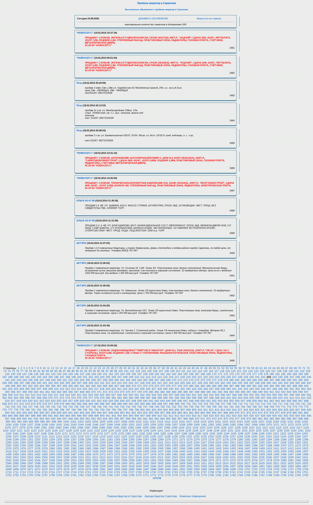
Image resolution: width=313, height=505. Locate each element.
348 (7, 386)
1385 (88, 448)
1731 (160, 472)
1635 (74, 466)
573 (68, 397)
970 (197, 418)
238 (297, 377)
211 (142, 377)
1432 (124, 451)
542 (200, 394)
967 (180, 418)
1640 (110, 466)
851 (128, 412)
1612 (211, 463)
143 (59, 374)
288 (277, 380)
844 (88, 412)
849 (116, 412)
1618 (254, 463)
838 (53, 412)
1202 (283, 433)
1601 (132, 463)
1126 (55, 430)
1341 (74, 445)
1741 (233, 472)
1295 (45, 442)
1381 (59, 448)
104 (143, 371)
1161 (301, 430)
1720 (81, 472)
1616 (240, 463)
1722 (95, 472)
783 (45, 409)
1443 (204, 451)
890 (45, 415)
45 (193, 368)
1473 (117, 454)
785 (56, 409)
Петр (79, 83)
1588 (37, 463)
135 (13, 374)
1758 (52, 475)
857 (162, 412)
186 (306, 374)
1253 (45, 439)
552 (257, 394)
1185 (163, 433)
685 (96, 403)
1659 (247, 466)
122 (245, 371)
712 (251, 403)
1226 (153, 436)
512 (27, 394)
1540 (298, 457)
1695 (204, 469)
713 (257, 403)
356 (53, 386)
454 (309, 389)
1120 (13, 430)
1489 (233, 454)
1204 (298, 433)
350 (19, 386)
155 (128, 374)
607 (263, 397)
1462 (37, 454)
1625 (305, 463)
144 (65, 374)
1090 (109, 427)
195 (50, 377)
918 (205, 415)
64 (274, 368)
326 (188, 383)
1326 (269, 442)
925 (246, 415)
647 (185, 400)
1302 (95, 442)
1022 (225, 421)
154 (122, 374)
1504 (37, 457)
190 (22, 377)
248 (47, 380)
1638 (95, 466)
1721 (88, 472)
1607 (175, 463)
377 (174, 386)
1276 (211, 439)
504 (289, 391)
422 (125, 389)
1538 (283, 457)
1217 (88, 436)
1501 (16, 457)
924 (240, 415)
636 (122, 400)
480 (151, 391)
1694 (197, 469)
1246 (298, 436)
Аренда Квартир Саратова (161, 496)
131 (296, 371)
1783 (233, 475)
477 (134, 391)
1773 (161, 475)
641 (151, 400)
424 (136, 389)
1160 (294, 430)
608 (269, 397)
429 (165, 389)
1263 (117, 439)
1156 (265, 430)
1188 (184, 433)
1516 (124, 457)
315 (125, 383)
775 (306, 406)
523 (90, 394)
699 (177, 403)
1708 (298, 469)
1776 (182, 475)
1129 (76, 430)
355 (47, 386)
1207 (16, 436)
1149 (216, 430)
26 (112, 368)
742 (116, 406)
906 (137, 415)
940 (24, 418)
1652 (197, 466)
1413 (291, 448)
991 (13, 421)
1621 (276, 463)
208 (125, 377)
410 (56, 389)
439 (223, 389)
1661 (262, 466)
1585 (16, 463)
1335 (30, 445)
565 (22, 397)
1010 (139, 421)
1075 (305, 424)
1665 (291, 466)
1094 (138, 427)
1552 (81, 460)
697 (165, 403)
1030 (283, 421)
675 (39, 403)
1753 (16, 475)
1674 (52, 469)
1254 (52, 439)
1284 (269, 439)
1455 (291, 451)
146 (76, 374)
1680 (95, 469)
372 (145, 386)
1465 (59, 454)
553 (263, 394)
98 (111, 371)
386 (226, 386)
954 (105, 418)
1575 (247, 460)
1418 (23, 451)
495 (237, 391)
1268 (153, 439)
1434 (139, 451)
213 (154, 377)
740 (105, 406)
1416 (8, 451)
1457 (305, 451)
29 (124, 368)
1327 (276, 442)
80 (34, 371)
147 (82, 374)
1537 (276, 457)
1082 (51, 427)
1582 (298, 460)
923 (234, 415)
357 (59, 386)
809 (194, 409)
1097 (160, 427)
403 (16, 389)
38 (163, 368)
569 (45, 397)
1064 (226, 424)
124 (256, 371)
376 (168, 386)
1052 (139, 424)
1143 (174, 430)
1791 (291, 475)
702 (194, 403)
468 (82, 391)
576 (85, 397)
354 (42, 386)
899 (96, 415)
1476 (139, 454)
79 (30, 371)
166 (191, 374)
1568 (197, 460)
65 (278, 368)
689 (119, 403)
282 (243, 380)
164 (180, 374)
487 (191, 391)
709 (234, 403)
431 (177, 389)
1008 (124, 421)
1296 (52, 442)
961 (145, 418)
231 (257, 377)
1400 (197, 448)
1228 (168, 436)
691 (131, 403)
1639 (103, 466)
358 (65, 386)
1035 (16, 424)
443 (246, 389)
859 (174, 412)
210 (137, 377)
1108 (238, 427)
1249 (16, 439)
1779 (204, 475)
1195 (233, 433)
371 (139, 386)
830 (7, 412)
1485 (204, 454)
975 (226, 418)
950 (82, 418)
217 (177, 377)
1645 (146, 466)
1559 (132, 460)
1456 (298, 451)
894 (68, 415)
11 (48, 368)
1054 (153, 424)
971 (203, 418)
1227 (160, 436)
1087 (87, 427)
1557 (117, 460)
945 (53, 418)
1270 (168, 439)
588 (154, 397)
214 (159, 377)
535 (159, 394)
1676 (66, 469)
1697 (218, 469)
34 (146, 368)
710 (240, 403)
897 (85, 415)
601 (229, 397)
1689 (161, 469)
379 (185, 386)
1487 (218, 454)
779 (22, 409)
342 (280, 383)
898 (91, 415)
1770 (139, 475)
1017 (189, 421)
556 (280, 394)
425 (142, 389)
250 (59, 380)
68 (291, 368)
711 (246, 403)
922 (228, 415)
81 (38, 371)
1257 (74, 439)
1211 (44, 436)
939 (19, 418)
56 (239, 368)
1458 (8, 454)
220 (194, 377)
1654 (211, 466)
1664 (284, 466)
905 (131, 415)
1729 (146, 472)
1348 (124, 445)
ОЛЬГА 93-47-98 (85, 200)
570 (50, 397)
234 (274, 377)
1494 (269, 454)
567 (33, 397)
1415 (305, 448)
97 (107, 371)
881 (300, 412)
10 (44, 368)
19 (82, 368)
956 (116, 418)
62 (265, 368)
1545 (30, 460)
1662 (269, 466)
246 (36, 380)
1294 (37, 442)
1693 (189, 469)
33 (142, 368)
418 (102, 389)
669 (4, 403)
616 (7, 400)
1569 (204, 460)
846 (99, 412)
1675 (59, 469)
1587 (30, 463)
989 (306, 418)
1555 (103, 460)
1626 (8, 466)
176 (249, 374)
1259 (88, 439)
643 (162, 400)
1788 (269, 475)
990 (8, 421)
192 (33, 377)
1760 (66, 475)
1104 (209, 427)
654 (226, 400)
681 (73, 403)
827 (297, 409)
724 (13, 406)
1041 (59, 424)
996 (42, 421)
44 (188, 368)
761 (226, 406)
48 (205, 368)
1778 (197, 475)
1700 (240, 469)
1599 (117, 463)
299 (33, 383)
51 (218, 368)
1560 (139, 460)
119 (227, 371)
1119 (6, 430)
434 (194, 389)
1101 (188, 427)
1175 (93, 433)
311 (102, 383)
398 (295, 386)
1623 (291, 463)
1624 (298, 463)
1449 (247, 451)
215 (165, 377)
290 (289, 380)
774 (300, 406)
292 (300, 380)
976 (231, 418)
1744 (254, 472)
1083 (59, 427)
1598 (110, 463)
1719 (73, 472)
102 (132, 371)
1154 (251, 430)
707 (223, 403)
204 (102, 377)
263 (134, 380)
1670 (23, 469)
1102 (195, 427)
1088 (95, 427)
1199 (261, 433)
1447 (233, 451)
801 (148, 409)
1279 (233, 439)
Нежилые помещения (192, 496)
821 (263, 409)
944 (47, 418)
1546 (37, 460)
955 (111, 418)
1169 (51, 433)
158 (145, 374)
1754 (23, 475)
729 (42, 406)
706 (217, 403)
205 (108, 377)
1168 (44, 433)
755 (191, 406)
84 (51, 371)
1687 (146, 469)
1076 (8, 427)
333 (228, 383)
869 (231, 412)
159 (151, 374)
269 (168, 380)
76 (17, 371)
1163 (8, 433)
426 (148, 389)
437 (211, 389)
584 (131, 397)
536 (165, 394)
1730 (153, 472)
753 (180, 406)
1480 (168, 454)
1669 (16, 469)
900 (102, 415)
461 (42, 391)
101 (126, 371)
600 (223, 397)
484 (174, 391)
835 (36, 412)
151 (105, 374)
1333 (16, 445)
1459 (16, 454)
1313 (175, 442)
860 (180, 412)
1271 (175, 439)
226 (228, 377)
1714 (37, 472)
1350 (139, 445)
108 (166, 371)
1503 (30, 457)
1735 (189, 472)
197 (62, 377)
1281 (247, 439)
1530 (225, 457)
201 (85, 377)
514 (39, 394)
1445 (218, 451)
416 (90, 389)
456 (13, 391)
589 (160, 397)
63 (269, 368)
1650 (182, 466)
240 (309, 377)
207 (119, 377)
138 (30, 374)
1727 (131, 472)
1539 (291, 457)
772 (289, 406)
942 (36, 418)
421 (119, 389)
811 (206, 409)
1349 (132, 445)
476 (128, 391)
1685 (132, 469)
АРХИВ (157, 478)
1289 (305, 439)
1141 (160, 430)
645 (174, 400)
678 (56, 403)
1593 (74, 463)
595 (194, 397)
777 (10, 409)
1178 (114, 433)
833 (24, 412)
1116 (292, 427)
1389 (117, 448)
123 (250, 371)
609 (275, 397)
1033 (305, 421)
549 (240, 394)
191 (27, 377)
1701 (247, 469)
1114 (278, 427)
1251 (30, 439)
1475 (132, 454)
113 (194, 371)
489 (203, 391)
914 (182, 415)
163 (174, 374)
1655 (218, 466)
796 (119, 409)
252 (70, 380)
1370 (284, 445)
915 (188, 415)
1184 (156, 433)
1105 (217, 427)
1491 (247, 454)
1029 (276, 421)
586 (142, 397)
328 (200, 383)
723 (7, 406)
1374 (8, 448)
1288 (298, 439)
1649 (175, 466)
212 (148, 377)
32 (137, 368)
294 (4, 383)
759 (214, 406)
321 (159, 383)
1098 (167, 427)
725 (19, 406)
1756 (37, 475)
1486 (211, 454)
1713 (30, 472)
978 (243, 418)
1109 (245, 427)
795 (114, 409)
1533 (247, 457)
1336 (37, 445)
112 (189, 371)
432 (182, 389)
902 (114, 415)
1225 (146, 436)
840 (65, 412)
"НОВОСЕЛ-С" (84, 32)
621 (36, 400)
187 (4, 377)
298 (27, 383)
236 (286, 377)
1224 (139, 436)
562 (4, 397)
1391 (132, 448)
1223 (131, 436)
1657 (233, 466)
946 (59, 418)
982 (266, 418)
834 (30, 412)
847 (105, 412)
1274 (197, 439)
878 (283, 412)
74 (9, 371)
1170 (58, 433)
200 (79, 377)
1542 (8, 460)
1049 (117, 424)
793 (102, 409)
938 (13, 418)
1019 (204, 421)
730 (47, 406)
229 (246, 377)
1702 (255, 469)
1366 (255, 445)
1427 (88, 451)
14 (61, 368)
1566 (182, 460)
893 (62, 415)
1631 (45, 466)
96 (102, 371)
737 (88, 406)
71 (303, 368)
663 (277, 400)
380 (191, 386)
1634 (66, 466)
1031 (290, 421)
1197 (247, 433)
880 (295, 412)
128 (279, 371)
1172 (72, 433)
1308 (139, 442)
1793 (305, 475)
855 (151, 412)
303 (56, 383)
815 (228, 409)
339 (263, 383)
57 (244, 368)
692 (137, 403)
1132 (97, 430)
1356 (182, 445)
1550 (66, 460)
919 (211, 415)
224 (217, 377)
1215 (73, 436)
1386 (95, 448)
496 (243, 391)
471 (99, 391)
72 (308, 368)
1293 (30, 442)
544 (211, 394)
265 (145, 380)
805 (171, 409)
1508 (66, 457)
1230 (182, 436)
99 (115, 371)
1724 (110, 472)
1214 (66, 436)
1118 (306, 427)
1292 (23, 442)
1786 (255, 475)
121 (239, 371)
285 (260, 380)
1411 (276, 448)
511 (22, 394)
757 (203, 406)
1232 (197, 436)
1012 (153, 421)
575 (79, 397)
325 (182, 383)
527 (113, 394)
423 (131, 389)
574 (73, 397)
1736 (197, 472)
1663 (276, 466)
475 (122, 391)
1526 (197, 457)
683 (85, 403)
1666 (298, 466)
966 (174, 418)
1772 (153, 475)
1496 (284, 454)
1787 (262, 475)
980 (254, 418)
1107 (231, 427)
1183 (149, 433)
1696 (211, 469)
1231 (189, 436)
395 (277, 386)
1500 (8, 457)
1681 (103, 469)
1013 (160, 421)
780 (27, 409)
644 (168, 400)
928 (263, 415)
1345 (103, 445)
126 (268, 371)
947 (65, 418)
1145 (188, 430)
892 (56, 415)
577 (91, 397)
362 (88, 386)
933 (292, 415)
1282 (255, 439)
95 (98, 371)
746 (139, 406)
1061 (204, 424)
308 (85, 383)
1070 (269, 424)
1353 (161, 445)
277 (214, 380)
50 (214, 368)
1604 (153, 463)
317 (136, 383)
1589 (45, 463)
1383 (74, 448)
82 (43, 371)
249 (53, 380)
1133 (104, 430)
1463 (45, 454)
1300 (81, 442)
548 (234, 394)
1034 (8, 424)
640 (145, 400)
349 (13, 386)
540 (188, 394)
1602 (139, 463)
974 (220, 418)
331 (217, 383)
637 (128, 400)
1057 (175, 424)
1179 (121, 433)
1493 (262, 454)
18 (78, 368)
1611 (204, 463)
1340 (66, 445)
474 (116, 391)
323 (171, 383)
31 (133, 368)
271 (180, 380)
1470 (95, 454)
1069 (262, 424)
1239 (247, 436)
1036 (23, 424)
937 (7, 418)
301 (45, 383)
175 (243, 374)
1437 (161, 451)
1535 (262, 457)
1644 (139, 466)
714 (263, 403)
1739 (218, 472)
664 (283, 400)
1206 (8, 436)
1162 (308, 430)
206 (114, 377)
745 (134, 406)
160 (157, 374)
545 (217, 394)
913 (177, 415)
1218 (95, 436)
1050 (124, 424)
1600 (124, 463)
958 (128, 418)
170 (214, 374)
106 (155, 371)
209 (131, 377)
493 (226, 391)
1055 (161, 424)
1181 (135, 433)
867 (220, 412)
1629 (30, 466)
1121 (20, 430)
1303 (103, 442)
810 (200, 409)
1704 (269, 469)
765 (249, 406)
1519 (146, 457)
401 (4, 389)
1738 (211, 472)
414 (79, 389)
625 (59, 400)
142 (53, 374)
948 (70, 418)
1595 (88, 463)
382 (203, 386)
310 (96, 383)
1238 (240, 436)
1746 (269, 472)
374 (157, 386)
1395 (161, 448)
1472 (110, 454)
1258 (81, 439)
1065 (233, 424)
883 (4, 415)
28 (120, 368)
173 (231, 374)
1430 (110, 451)
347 (309, 383)
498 (254, 391)
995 (36, 421)
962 (151, 418)
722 (309, 403)
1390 (124, 448)
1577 (262, 460)
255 (88, 380)
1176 (100, 433)
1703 (262, 469)
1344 (95, 445)
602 (234, 397)
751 (168, 406)
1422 (52, 451)
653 (220, 400)
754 (185, 406)
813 (217, 409)
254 (82, 380)
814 (223, 409)
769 (272, 406)
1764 (95, 475)
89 (73, 371)
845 (93, 412)
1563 (161, 460)
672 (22, 403)
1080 (37, 427)
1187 (177, 433)
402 (10, 389)
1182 (142, 433)
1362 (226, 445)
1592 (66, 463)
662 (272, 400)
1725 (117, 472)
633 (105, 400)
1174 (86, 433)
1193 (219, 433)
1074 (298, 424)
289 (283, 380)
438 (217, 389)
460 (36, 391)
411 (62, 389)
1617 (247, 463)
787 (68, 409)
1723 (102, 472)
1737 (204, 472)
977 (237, 418)
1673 (45, 469)
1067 (247, 424)
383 (208, 386)
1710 (8, 472)
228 (240, 377)
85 (56, 371)
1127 (62, 430)
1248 (8, 439)
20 (86, 368)
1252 (37, 439)
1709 (305, 469)
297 (22, 383)
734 (70, 406)
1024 (240, 421)
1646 (153, 466)
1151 (230, 430)
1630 (37, 466)
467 (76, 391)
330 (211, 383)
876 (272, 412)
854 (145, 412)
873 (254, 412)
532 (142, 394)
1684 (124, 469)
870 (237, 412)
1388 (110, 448)
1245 (291, 436)
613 (297, 397)
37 (159, 368)
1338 (52, 445)
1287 (291, 439)
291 (295, 380)
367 (116, 386)
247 (42, 380)
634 (111, 400)
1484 (197, 454)
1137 (132, 430)
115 (205, 371)
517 (56, 394)
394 (272, 386)
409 (50, 389)
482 (162, 391)
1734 (182, 472)
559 (297, 394)
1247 (305, 436)
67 (286, 368)
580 (108, 397)
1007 (117, 421)
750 (162, 406)
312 (108, 383)
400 (306, 386)
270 (174, 380)
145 (70, 374)
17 (73, 368)
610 (280, 397)
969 (191, 418)
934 (297, 415)
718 (286, 403)
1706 (284, 469)
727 (30, 406)
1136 (125, 430)
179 (266, 374)
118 (222, 371)
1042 (66, 424)
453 (303, 389)
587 (148, 397)
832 (19, 412)
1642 (124, 466)
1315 (189, 442)
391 (254, 386)
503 (283, 391)
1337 (45, 445)
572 (62, 397)
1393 (146, 448)
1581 (291, 460)
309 (91, 383)
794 (108, 409)
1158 (280, 430)
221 (200, 377)
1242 (269, 436)
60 (257, 368)
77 (21, 371)
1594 (81, 463)
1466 (66, 454)
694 (148, 403)
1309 (146, 442)
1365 (247, 445)
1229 (175, 436)
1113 (272, 427)
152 (111, 374)
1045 (88, 424)
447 (269, 389)
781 (33, 409)
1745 (262, 472)
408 (45, 389)
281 (237, 380)
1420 (37, 451)
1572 (226, 460)
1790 (284, 475)
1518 (139, 457)
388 (237, 386)
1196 (240, 433)
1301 (88, 442)
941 (30, 418)
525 (102, 394)
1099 (174, 427)
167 (197, 374)
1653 (204, 466)
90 (77, 371)
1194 (226, 433)
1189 (191, 433)
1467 (74, 454)
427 (154, 389)
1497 (291, 454)
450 (286, 389)
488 (197, 391)
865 (208, 412)
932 (286, 415)
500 (266, 391)
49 (210, 368)
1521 (160, 457)
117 (216, 371)
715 (269, 403)
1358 (197, 445)
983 (272, 418)
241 (7, 380)
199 (73, 377)
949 (76, 418)
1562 (153, 460)
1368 (269, 445)
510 (16, 394)
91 (81, 371)
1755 (30, 475)
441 (234, 389)
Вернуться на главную (209, 18)
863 (197, 412)
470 (93, 391)
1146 (195, 430)
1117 (299, 427)
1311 (160, 442)
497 (249, 391)
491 (214, 391)
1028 (269, 421)
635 (116, 400)
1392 (139, 448)
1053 (146, 424)
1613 (218, 463)
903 (119, 415)
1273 (189, 439)
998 (54, 421)
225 (223, 377)
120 (233, 371)
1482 (182, 454)
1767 (117, 475)
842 (76, 412)
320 (154, 383)
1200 (269, 433)
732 (59, 406)
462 (47, 391)
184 (295, 374)
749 (157, 406)
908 (148, 415)
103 (138, 371)
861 (185, 412)
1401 (204, 448)
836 (42, 412)
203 (96, 377)
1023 (232, 421)
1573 (233, 460)
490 (208, 391)
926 (251, 415)
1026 (254, 421)
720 (297, 403)
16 (69, 368)
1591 (59, 463)
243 (19, 380)
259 (111, 380)
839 (59, 412)
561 (309, 394)
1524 (182, 457)
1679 (88, 469)
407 (39, 389)
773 (295, 406)
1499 (305, 454)
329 (205, 383)
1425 (74, 451)
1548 (52, 460)
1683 (117, 469)
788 (73, 409)
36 (154, 368)
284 (254, 380)
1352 (153, 445)
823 (274, 409)
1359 (204, 445)
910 (160, 415)
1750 (298, 472)
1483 (189, 454)
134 (7, 374)
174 (237, 374)
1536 (269, 457)
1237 (233, 436)
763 (237, 406)
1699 (233, 469)
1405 (233, 448)
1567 (189, 460)
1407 (247, 448)
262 (128, 380)
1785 (247, 475)
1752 (8, 475)
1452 (269, 451)
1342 (81, 445)
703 (200, 403)
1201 (276, 433)
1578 (269, 460)
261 (122, 380)
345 (297, 383)
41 (176, 368)
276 (208, 380)
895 (73, 415)
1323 (247, 442)
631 (93, 400)
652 (214, 400)
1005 (102, 421)
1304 (110, 442)
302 (50, 383)
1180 (128, 433)
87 (64, 371)
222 (205, 377)
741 (111, 406)
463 (53, 391)
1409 (262, 448)
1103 (202, 427)
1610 (197, 463)
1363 (233, 445)
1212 (52, 436)
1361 (218, 445)
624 (53, 400)
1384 (81, 448)
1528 (211, 457)
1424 (66, 451)
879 (289, 412)
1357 (189, 445)
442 (240, 389)
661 (266, 400)
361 (82, 386)
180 (272, 374)
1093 (131, 427)
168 (203, 374)
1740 (225, 472)
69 (295, 368)
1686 (139, 469)
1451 (262, 451)
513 (33, 394)
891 (50, 415)
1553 (88, 460)
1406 (240, 448)
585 (137, 397)
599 (217, 397)
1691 (175, 469)
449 (280, 389)
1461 (30, 454)
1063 (218, 424)
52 (222, 368)
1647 (161, 466)
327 (194, 383)
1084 (66, 427)
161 (162, 374)
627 (70, 400)
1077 (15, 427)
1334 (23, 445)
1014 (167, 421)
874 (260, 412)
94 (94, 371)
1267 (146, 439)
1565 (175, 460)
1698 (226, 469)
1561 (146, 460)
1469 (88, 454)
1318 (211, 442)
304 (62, 383)
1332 (8, 445)
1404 (226, 448)
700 (183, 403)
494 (231, 391)
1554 (95, 460)
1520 (153, 457)
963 (157, 418)
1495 (276, 454)
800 (142, 409)
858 (168, 412)
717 (280, 403)
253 (76, 380)
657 (243, 400)
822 (269, 409)
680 (68, 403)
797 (125, 409)
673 (27, 403)
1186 (170, 433)
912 (171, 415)
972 (208, 418)
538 (177, 394)
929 (269, 415)
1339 (59, 445)
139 (36, 374)
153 (116, 374)
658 (249, 400)
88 (68, 371)
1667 (305, 466)
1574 (240, 460)
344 (292, 383)
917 (200, 415)
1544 (23, 460)
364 (99, 386)
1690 (168, 469)
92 (85, 371)
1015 (175, 421)
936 (309, 415)
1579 (276, 460)
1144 (181, 430)
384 (214, 386)
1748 (283, 472)
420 (113, 389)
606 (257, 397)
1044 (81, 424)
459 (30, 391)
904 (125, 415)
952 (93, 418)
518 (62, 394)
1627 (16, 466)
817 (240, 409)
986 (289, 418)
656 (237, 400)
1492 (255, 454)
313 (113, 383)
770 (277, 406)
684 (91, 403)
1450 (255, 451)
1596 (95, 463)
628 (76, 400)
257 (99, 380)
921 (223, 415)
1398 (182, 448)
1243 (276, 436)
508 (4, 394)
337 (251, 383)
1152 (237, 430)
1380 (52, 448)
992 (19, 421)
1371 (291, 445)
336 (246, 383)
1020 (211, 421)
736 (82, 406)
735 (76, 406)
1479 (161, 454)
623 (47, 400)
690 (125, 403)
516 (50, 394)
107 (161, 371)
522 (85, 394)
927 (257, 415)
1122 (27, 430)
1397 (175, 448)
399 (300, 386)
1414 (298, 448)
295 (10, 383)
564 (16, 397)
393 (266, 386)
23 (99, 368)
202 (91, 377)
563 (10, 397)
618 (19, 400)
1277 (218, 439)
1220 (110, 436)
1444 (211, 451)
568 (39, 397)
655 (231, 400)
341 (274, 383)
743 (122, 406)
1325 (262, 442)
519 (67, 394)
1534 (254, 457)
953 (99, 418)
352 (30, 386)
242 (13, 380)
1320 (225, 442)
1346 (110, 445)
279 (226, 380)
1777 (189, 475)
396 (283, 386)
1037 (30, 424)
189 (16, 377)
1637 (88, 466)
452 (297, 389)
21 (90, 368)
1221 (117, 436)
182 (283, 374)
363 (93, 386)
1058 (182, 424)
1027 (261, 421)
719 (292, 403)
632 (99, 400)
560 (303, 394)
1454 (284, 451)
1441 (189, 451)
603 (240, 397)
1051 (132, 424)
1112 (265, 427)
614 (303, 397)
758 (208, 406)
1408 (255, 448)
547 (228, 394)
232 (263, 377)
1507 (59, 457)
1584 (8, 463)
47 (201, 368)
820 (257, 409)
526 (108, 394)
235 (280, 377)
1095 (145, 427)
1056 (168, 424)
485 (180, 391)
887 (27, 415)
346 (303, 383)
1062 (211, 424)
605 (252, 397)
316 (131, 383)
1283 (262, 439)
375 (162, 386)
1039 (45, 424)
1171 (65, 433)
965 (168, 418)
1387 (103, 448)
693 (142, 403)
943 (42, 418)
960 (139, 418)
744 (128, 406)
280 (231, 380)
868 (226, 412)
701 (188, 403)
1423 (59, 451)
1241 (262, 436)
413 (73, 389)
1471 (103, 454)
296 (16, 383)
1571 (218, 460)
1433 (132, 451)
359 (70, 386)
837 (47, 412)
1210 (37, 436)
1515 (117, 457)
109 (172, 371)
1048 (110, 424)
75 (13, 371)
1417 (16, 451)
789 (79, 409)
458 (24, 391)
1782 (226, 475)
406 (33, 389)
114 (200, 371)
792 (96, 409)
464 (59, 391)
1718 (66, 472)
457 (19, 391)
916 (194, 415)
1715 (44, 472)
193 (39, 377)
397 (289, 386)
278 (220, 380)
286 (266, 380)
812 (211, 409)
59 (252, 368)
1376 (23, 448)
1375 (16, 448)
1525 (189, 457)
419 (108, 389)
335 (240, 383)
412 (67, 389)
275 (203, 380)
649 (197, 400)
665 (289, 400)
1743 (247, 472)
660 (260, 400)
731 (53, 406)
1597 (103, 463)
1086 (80, 427)
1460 (23, 454)
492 (220, 391)
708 (229, 403)
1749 (291, 472)
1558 (124, 460)
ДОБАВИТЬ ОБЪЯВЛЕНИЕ (153, 18)
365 (105, 386)
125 (262, 371)
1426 (81, 451)
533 (148, 394)
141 (47, 374)
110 (178, 371)
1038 (37, 424)
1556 (110, 460)
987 (295, 418)
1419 (30, 451)
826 (292, 409)
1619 (262, 463)
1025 (247, 421)
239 (303, 377)
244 (24, 380)
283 (249, 380)
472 (105, 391)
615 (309, 397)
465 (65, 391)
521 (79, 394)
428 (159, 389)
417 (96, 389)
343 (286, 383)
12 (52, 368)
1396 (168, 448)
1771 (146, 475)
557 (286, 394)
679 (62, 403)
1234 (211, 436)
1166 (30, 433)
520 (73, 394)
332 (223, 383)
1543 (16, 460)
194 (45, 377)
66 (282, 368)
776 (4, 409)
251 (65, 380)
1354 (168, 445)
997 (48, 421)
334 (234, 383)
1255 (59, 439)
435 (200, 389)
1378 (37, 448)
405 (27, 389)
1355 (175, 445)
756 (197, 406)
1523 (175, 457)
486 (185, 391)
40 (171, 368)
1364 (240, 445)
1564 (168, 460)
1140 (153, 430)
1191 (205, 433)
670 (10, 403)
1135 (118, 430)
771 (283, 406)
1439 (175, 451)
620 (30, 400)
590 (165, 397)
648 (191, 400)
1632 (52, 466)
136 (19, 374)
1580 (284, 460)
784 (50, 409)
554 (269, 394)
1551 (74, 460)
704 (206, 403)
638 (134, 400)
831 (13, 412)
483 (168, 391)
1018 (196, 421)
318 (142, 383)
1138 (139, 430)
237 (292, 377)
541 (194, 394)
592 (177, 397)
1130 (83, 430)
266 (151, 380)
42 (180, 368)
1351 (146, 445)
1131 (90, 430)
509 (10, 394)
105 (149, 371)
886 (22, 415)
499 (260, 391)
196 (56, 377)
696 (160, 403)
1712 (23, 472)
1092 (124, 427)
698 (171, 403)
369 (128, 386)
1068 (255, 424)
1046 (95, 424)
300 (39, 383)
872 (249, 412)
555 (274, 394)
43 (184, 368)
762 (231, 406)
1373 (305, 445)
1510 (81, 457)
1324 (254, 442)
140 (42, 374)
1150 (223, 430)
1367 (262, 445)
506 (300, 391)
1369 (276, 445)
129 (285, 371)
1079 (30, 427)
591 (171, 397)
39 (167, 368)
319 (148, 383)
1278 (226, 439)
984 (277, 418)
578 (96, 397)
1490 (240, 454)
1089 (102, 427)
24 (103, 368)
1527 (204, 457)
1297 (59, 442)
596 (200, 397)
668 (306, 400)
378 (180, 386)
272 (185, 380)
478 (139, 391)
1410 (269, 448)
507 (306, 391)
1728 (139, 472)
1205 (305, 433)
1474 (124, 454)
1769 (132, 475)
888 (33, 415)
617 (13, 400)
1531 (233, 457)
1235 (218, 436)
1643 (132, 466)
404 (22, 389)
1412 (283, 448)
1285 (276, 439)
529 (125, 394)
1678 (81, 469)
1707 (291, 469)
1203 (290, 433)
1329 (291, 442)
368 (122, 386)
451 (292, 389)
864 (203, 412)
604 (246, 397)
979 (249, 418)
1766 (110, 475)
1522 (168, 457)
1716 (52, 472)
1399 (189, 448)
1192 (212, 433)
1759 (59, 475)
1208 (23, 436)
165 (185, 374)
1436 (153, 451)
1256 (66, 439)
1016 (182, 421)
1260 (95, 439)
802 (154, 409)
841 (70, 412)
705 (211, 403)
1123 (34, 430)
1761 (74, 475)
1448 (240, 451)
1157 (273, 430)
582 (119, 397)
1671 (30, 469)
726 (24, 406)
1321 (233, 442)
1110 (251, 427)
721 (303, 403)
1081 (44, 427)
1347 (117, 445)
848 (111, 412)
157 (139, 374)
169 (208, 374)
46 (197, 368)
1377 (30, 448)
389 (243, 386)
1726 (124, 472)
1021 (218, 421)
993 (25, 421)
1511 (88, 457)
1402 (211, 448)
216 (171, 377)
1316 (197, 442)
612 (292, 397)
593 (183, 397)
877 (277, 412)
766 (254, 406)
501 (272, 391)
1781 (218, 475)
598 (211, 397)
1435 (146, 451)
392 (260, 386)
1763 (88, 475)
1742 (240, 472)
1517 (131, 457)
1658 (240, 466)
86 (60, 371)
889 (39, 415)
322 (165, 383)
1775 (175, 475)
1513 (102, 457)
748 (151, 406)
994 (31, 421)
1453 (276, 451)
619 (24, 400)
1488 (226, 454)
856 (157, 412)
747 (145, 406)
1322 (240, 442)
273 (191, 380)
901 (108, 415)
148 (88, 374)
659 (254, 400)
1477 (146, 454)
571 (56, 397)
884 (10, 415)
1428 (95, 451)
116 (211, 371)
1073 (291, 424)
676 (45, 403)
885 (16, 415)
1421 (45, 451)
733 (65, 406)
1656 (226, 466)
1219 (102, 436)
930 (274, 415)
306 (73, 383)
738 (93, 406)
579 (102, 397)
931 (280, 415)
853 (139, 412)
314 (119, 383)
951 (88, 418)
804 (165, 409)
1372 (298, 445)
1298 (66, 442)
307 (79, 383)
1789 (276, 475)
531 (136, 394)
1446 (226, 451)
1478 (153, 454)
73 (4, 371)
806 (177, 409)
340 (269, 383)
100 (120, 371)
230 (251, 377)
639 (139, 400)
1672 (37, 469)
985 (283, 418)
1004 (95, 421)
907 (142, 415)
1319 (218, 442)
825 (286, 409)
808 (188, 409)
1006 (110, 421)
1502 (23, 457)
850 (122, 412)
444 (251, 389)
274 (197, 380)
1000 (66, 421)
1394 (153, 448)
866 (214, 412)
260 (116, 380)
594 (188, 397)
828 (303, 409)
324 (177, 383)
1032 (298, 421)
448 (274, 389)
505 (295, 391)
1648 (168, 466)
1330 (298, 442)
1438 (168, 451)
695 (154, 403)
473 (111, 391)
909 (154, 415)
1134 (111, 430)
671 (16, 403)
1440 (182, 451)
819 (251, 409)
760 (220, 406)
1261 (103, 439)
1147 (202, 430)
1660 (255, 466)
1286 (284, 439)
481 (157, 391)
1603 (146, 463)
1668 (8, 469)
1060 (197, 424)
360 (76, 386)
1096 (153, 427)
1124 (41, 430)
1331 (305, 442)
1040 (52, 424)
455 (7, 391)
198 (68, 377)
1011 (146, 421)
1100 (181, 427)
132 (302, 371)
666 (295, 400)
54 (231, 368)
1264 (124, 439)
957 (122, 418)
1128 (69, 430)
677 (50, 403)
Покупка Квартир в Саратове (124, 496)
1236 (225, 436)
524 (96, 394)
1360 (211, 445)
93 (90, 371)
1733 (175, 472)
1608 (182, 463)
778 (16, 409)
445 (257, 389)
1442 (197, 451)
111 (183, 371)
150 (99, 374)
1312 (168, 442)
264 (139, 380)
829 (309, 409)
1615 (233, 463)
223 (211, 377)
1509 (74, 457)
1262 (110, 439)
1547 (45, 460)
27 (116, 368)
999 (59, 421)
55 (235, 368)
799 (137, 409)
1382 (66, 448)
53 (227, 368)
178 (260, 374)
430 (171, 389)
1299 (74, 442)
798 (131, 409)
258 (105, 380)
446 (263, 389)
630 (88, 400)
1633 (59, 466)
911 (165, 415)
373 (151, 386)
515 (44, 394)
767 (260, 406)
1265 (132, 439)
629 (82, 400)
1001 (73, 421)
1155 (258, 430)
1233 (204, 436)
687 (108, 403)
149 (93, 374)
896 (79, 415)
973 (214, 418)
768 (266, 406)
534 (154, 394)
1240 (254, 436)
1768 (124, 475)
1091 (116, 427)
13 (56, 368)
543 (205, 394)
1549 (59, 460)
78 (26, 371)
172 (226, 374)
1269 (161, 439)
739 (99, 406)
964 (162, 418)
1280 (240, 439)
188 (10, 377)
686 (102, 403)
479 (145, 391)
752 (174, 406)
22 (95, 368)
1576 (255, 460)
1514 (110, 457)
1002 (81, 421)
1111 (258, 427)
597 (206, 397)
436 (205, 389)
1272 (182, 439)
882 (306, 412)
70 (299, 368)
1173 (79, 433)
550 (246, 394)
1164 (16, 433)
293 (306, 380)
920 (217, 415)
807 (183, 409)
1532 (240, 457)
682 (79, 403)
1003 (88, 421)
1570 (211, 460)
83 (47, 371)
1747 (276, 472)
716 (274, 403)
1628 (23, 466)
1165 (23, 433)
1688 (153, 469)
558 (292, 394)
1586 (23, 463)
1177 (107, 433)
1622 (283, 463)
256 (93, 380)
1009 (131, 421)
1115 (285, 427)
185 (300, 374)
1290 (8, 442)
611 (286, 397)
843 (82, 412)
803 (160, 409)
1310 (153, 442)
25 (107, 368)
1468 (81, 454)
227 (234, 377)
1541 (305, 457)
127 (273, 371)
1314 (182, 442)
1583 (305, 460)
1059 (189, 424)
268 (162, 380)
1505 (45, 457)
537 (171, 394)
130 (291, 371)
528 (119, 394)
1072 (284, 424)
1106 (224, 427)
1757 (45, 475)
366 (111, 386)
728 (36, 406)
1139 (146, 430)
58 (248, 368)
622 (42, 400)
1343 (88, 445)
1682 (110, 469)
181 (277, 374)
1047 (103, 424)
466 (70, 391)
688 (114, 403)
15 (65, 368)
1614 (225, 463)
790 (85, 409)
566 (27, 397)
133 (308, 371)
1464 (52, 454)
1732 (168, 472)
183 (289, 374)
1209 (30, 436)
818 (246, 409)
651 (208, 400)
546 (223, 394)
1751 (305, 472)
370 (134, 386)
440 (228, 389)
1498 (298, 454)
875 (266, 412)
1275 (204, 439)
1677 (74, 469)
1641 (117, 466)
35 (150, 368)
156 (134, 374)
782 (39, 409)
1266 (139, 439)
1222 (124, 436)
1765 (103, 475)
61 (261, 368)
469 (88, 391)
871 (243, 412)
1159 (287, 430)
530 (131, 394)
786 (62, 409)
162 (168, 374)
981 (260, 418)
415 (85, 389)
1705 (276, 469)
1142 (167, 430)
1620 (269, 463)
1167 (37, 433)
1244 (283, 436)
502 (277, 391)
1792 (298, 475)
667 (300, 400)
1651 (189, 466)
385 (220, 386)
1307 (132, 442)
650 (203, 400)
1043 (74, 424)
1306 (124, 442)
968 (185, 418)
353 (36, 386)
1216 (81, 436)
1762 (81, 475)
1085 (73, 427)
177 (254, 374)
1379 (45, 448)
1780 (211, 475)
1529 (218, 457)
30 (129, 368)
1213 (59, 436)
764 (243, 406)
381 (197, 386)
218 (182, 377)
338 (257, 383)
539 (182, 394)
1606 (168, 463)
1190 (198, 433)
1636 (81, 466)
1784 (240, 475)
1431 (117, 451)
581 (114, 397)
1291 (16, 442)
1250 (23, 439)
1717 (59, 472)
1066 (240, 424)
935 (303, 415)
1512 (95, 457)
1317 (204, 442)
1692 (182, 469)
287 (272, 380)
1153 (244, 430)
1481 (175, 454)
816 (234, 409)
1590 (52, 463)
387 (231, 386)
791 (91, 409)
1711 (16, 472)
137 (24, 374)
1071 (276, 424)
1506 (52, 457)
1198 (254, 433)
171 (220, 374)
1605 (161, 463)
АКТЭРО (81, 243)
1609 (189, 463)
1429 (103, 451)
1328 (283, 442)
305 (68, 383)
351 (24, 386)
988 (300, 418)
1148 (209, 430)
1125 (48, 430)
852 (134, 412)
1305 (117, 442)
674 (33, 403)
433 (188, 389)
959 (134, 418)
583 (125, 397)
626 (65, 400)
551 (251, 394)
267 (157, 380)
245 (30, 380)
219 (188, 377)
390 (249, 386)
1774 (168, 475)
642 (157, 400)
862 (191, 412)
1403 (218, 448)
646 (180, 400)
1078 (22, 427)
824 (280, 409)
